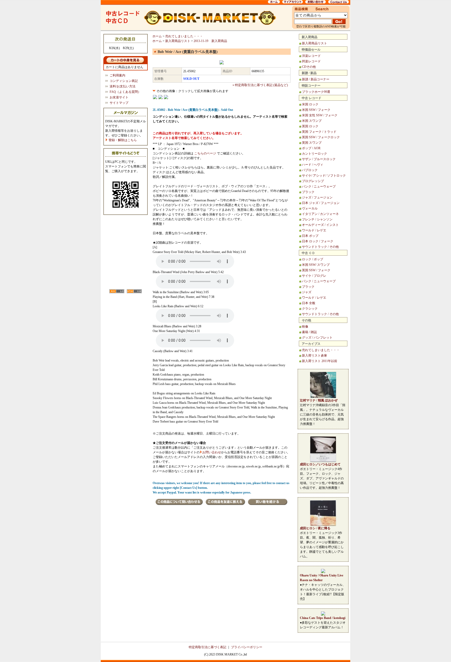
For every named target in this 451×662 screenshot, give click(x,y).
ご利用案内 (117, 75)
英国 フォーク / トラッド (319, 132)
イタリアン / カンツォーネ (320, 214)
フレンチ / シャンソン (317, 219)
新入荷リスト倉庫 (314, 355)
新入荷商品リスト (314, 43)
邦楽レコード (311, 61)
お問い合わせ (211, 452)
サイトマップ (119, 103)
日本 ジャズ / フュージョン (321, 203)
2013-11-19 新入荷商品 (210, 41)
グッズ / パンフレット (317, 337)
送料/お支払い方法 (122, 86)
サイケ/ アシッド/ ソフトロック (324, 175)
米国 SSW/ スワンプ (316, 265)
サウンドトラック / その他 (320, 247)
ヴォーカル (310, 208)
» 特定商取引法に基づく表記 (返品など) (260, 85)
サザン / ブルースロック (319, 159)
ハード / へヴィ (312, 164)
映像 (305, 326)
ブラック (308, 192)
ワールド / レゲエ (314, 230)
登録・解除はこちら (122, 140)
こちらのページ (205, 153)
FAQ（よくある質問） (125, 92)
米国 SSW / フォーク (316, 110)
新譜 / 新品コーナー (315, 79)
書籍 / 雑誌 (309, 332)
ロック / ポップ (312, 259)
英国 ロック (310, 126)
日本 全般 (308, 303)
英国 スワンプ (312, 143)
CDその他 (309, 67)
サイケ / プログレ (314, 276)
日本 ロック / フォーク (317, 241)
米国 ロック (310, 104)
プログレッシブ (313, 181)
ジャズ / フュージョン (317, 197)
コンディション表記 (124, 81)
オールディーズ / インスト (320, 225)
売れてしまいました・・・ (321, 350)
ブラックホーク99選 (316, 92)
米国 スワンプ (312, 121)
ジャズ (306, 292)
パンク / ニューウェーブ (319, 186)
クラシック (310, 308)
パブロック (310, 170)
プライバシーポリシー (246, 647)
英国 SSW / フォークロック (321, 137)
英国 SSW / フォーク (316, 270)
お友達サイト (119, 97)
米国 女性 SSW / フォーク (319, 115)
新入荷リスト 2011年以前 (319, 361)
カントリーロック (314, 153)
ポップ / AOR (311, 148)
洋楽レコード (311, 56)
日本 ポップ (310, 236)
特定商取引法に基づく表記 (207, 647)
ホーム (157, 36)
